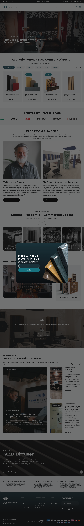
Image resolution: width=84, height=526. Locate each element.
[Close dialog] (66, 245)
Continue (29, 270)
